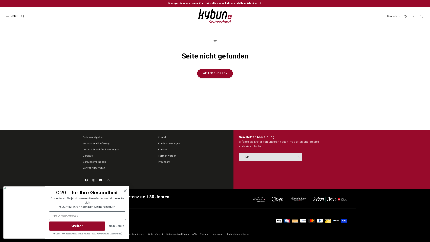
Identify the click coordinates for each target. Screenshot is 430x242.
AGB (194, 234)
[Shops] (406, 16)
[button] (7, 16)
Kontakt (162, 137)
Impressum (217, 234)
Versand (204, 234)
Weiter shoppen (215, 73)
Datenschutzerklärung (177, 234)
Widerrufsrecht (155, 234)
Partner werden (167, 155)
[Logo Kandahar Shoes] (298, 199)
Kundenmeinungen (169, 143)
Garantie (88, 155)
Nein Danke (116, 226)
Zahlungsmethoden (94, 161)
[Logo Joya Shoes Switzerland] (277, 199)
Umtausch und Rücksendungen (101, 149)
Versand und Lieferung (96, 143)
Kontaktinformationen (238, 234)
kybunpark (164, 161)
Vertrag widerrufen (94, 167)
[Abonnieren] (298, 157)
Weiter (77, 226)
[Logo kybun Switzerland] (259, 199)
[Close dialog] (125, 191)
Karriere (162, 149)
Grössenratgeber (93, 137)
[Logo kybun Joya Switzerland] (330, 199)
